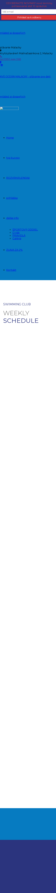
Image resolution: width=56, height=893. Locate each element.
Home (10, 137)
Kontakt (11, 270)
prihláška (12, 198)
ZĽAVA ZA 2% (14, 249)
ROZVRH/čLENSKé (18, 177)
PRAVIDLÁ (18, 235)
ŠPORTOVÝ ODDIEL (25, 229)
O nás (15, 232)
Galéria (16, 238)
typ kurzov (13, 157)
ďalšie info (12, 218)
